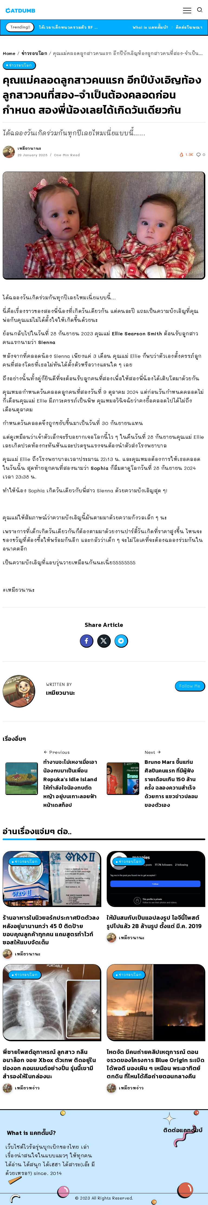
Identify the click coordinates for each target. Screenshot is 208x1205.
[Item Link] (51, 878)
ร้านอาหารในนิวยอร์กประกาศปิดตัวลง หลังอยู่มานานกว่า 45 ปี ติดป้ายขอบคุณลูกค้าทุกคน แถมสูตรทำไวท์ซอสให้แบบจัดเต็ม (51, 930)
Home (9, 53)
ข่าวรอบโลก (34, 53)
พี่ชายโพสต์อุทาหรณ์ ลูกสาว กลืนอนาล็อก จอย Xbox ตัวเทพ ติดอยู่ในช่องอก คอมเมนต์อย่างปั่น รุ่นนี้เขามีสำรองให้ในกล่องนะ (49, 1064)
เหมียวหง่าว (27, 1088)
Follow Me (189, 686)
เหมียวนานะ (29, 148)
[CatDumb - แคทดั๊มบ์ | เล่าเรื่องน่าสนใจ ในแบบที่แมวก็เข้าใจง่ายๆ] (20, 9)
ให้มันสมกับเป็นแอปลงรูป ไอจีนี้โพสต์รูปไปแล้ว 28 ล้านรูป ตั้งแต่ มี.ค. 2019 (154, 921)
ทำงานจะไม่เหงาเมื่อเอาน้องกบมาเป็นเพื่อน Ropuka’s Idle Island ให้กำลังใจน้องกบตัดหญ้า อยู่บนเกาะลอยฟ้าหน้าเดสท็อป (70, 783)
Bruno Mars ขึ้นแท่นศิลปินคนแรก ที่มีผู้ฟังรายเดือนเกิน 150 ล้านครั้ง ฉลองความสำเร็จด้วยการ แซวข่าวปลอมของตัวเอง (171, 783)
